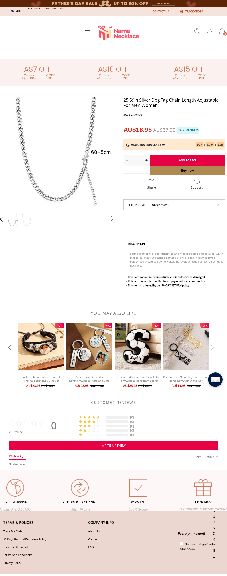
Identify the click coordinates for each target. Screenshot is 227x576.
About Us (94, 531)
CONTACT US (161, 11)
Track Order (194, 11)
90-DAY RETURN (172, 285)
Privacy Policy (12, 563)
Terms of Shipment (15, 547)
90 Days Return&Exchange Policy (24, 539)
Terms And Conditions (17, 555)
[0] (222, 31)
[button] (10, 153)
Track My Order (13, 531)
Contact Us (95, 539)
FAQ (91, 547)
